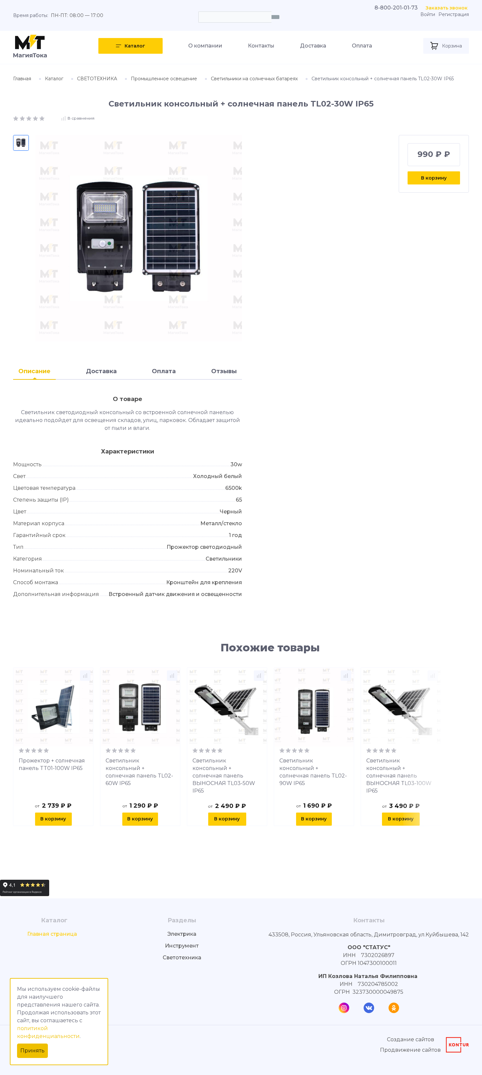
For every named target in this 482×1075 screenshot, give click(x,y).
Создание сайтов (410, 1039)
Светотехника (182, 957)
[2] (23, 118)
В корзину (434, 178)
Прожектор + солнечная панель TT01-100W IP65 (52, 764)
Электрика (181, 934)
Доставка (313, 46)
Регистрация (453, 14)
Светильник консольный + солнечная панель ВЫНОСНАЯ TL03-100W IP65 (399, 776)
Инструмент (182, 946)
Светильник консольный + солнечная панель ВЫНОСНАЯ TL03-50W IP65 (223, 776)
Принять (32, 1050)
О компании (205, 46)
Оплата (362, 46)
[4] (36, 118)
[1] (16, 118)
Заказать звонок (447, 8)
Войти (427, 14)
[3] (29, 118)
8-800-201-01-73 (396, 8)
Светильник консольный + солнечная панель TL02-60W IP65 (139, 772)
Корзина (452, 46)
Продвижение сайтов (410, 1050)
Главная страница (52, 934)
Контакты (261, 46)
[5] (42, 118)
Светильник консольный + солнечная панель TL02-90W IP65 (313, 772)
